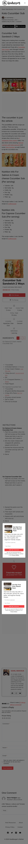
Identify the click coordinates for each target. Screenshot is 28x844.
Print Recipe (21, 26)
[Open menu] (24, 3)
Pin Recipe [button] (15, 300)
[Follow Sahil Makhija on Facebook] (12, 693)
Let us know (10, 575)
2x (21, 338)
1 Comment (19, 21)
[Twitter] (12, 832)
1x (18, 338)
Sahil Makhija (10, 17)
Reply (4, 810)
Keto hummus (10, 147)
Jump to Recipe (9, 26)
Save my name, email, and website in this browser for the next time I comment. (14, 762)
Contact (20, 827)
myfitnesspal (12, 204)
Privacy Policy (9, 827)
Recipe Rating (6, 715)
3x (24, 338)
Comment (6, 723)
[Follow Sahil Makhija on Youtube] (20, 693)
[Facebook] (8, 832)
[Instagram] (16, 832)
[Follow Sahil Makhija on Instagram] (16, 693)
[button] (3, 290)
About (21, 822)
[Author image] (3, 17)
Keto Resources (10, 822)
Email (5, 755)
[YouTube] (20, 832)
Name (5, 747)
